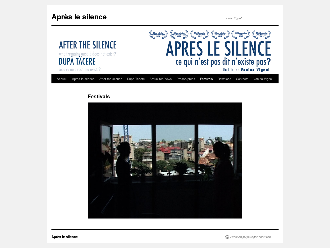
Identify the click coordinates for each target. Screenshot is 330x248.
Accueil (62, 78)
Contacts (242, 78)
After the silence (110, 78)
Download (224, 78)
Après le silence (79, 16)
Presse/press (186, 78)
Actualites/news (161, 78)
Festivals (206, 78)
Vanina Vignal (263, 78)
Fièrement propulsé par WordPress (250, 237)
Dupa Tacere (136, 78)
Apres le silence (83, 78)
